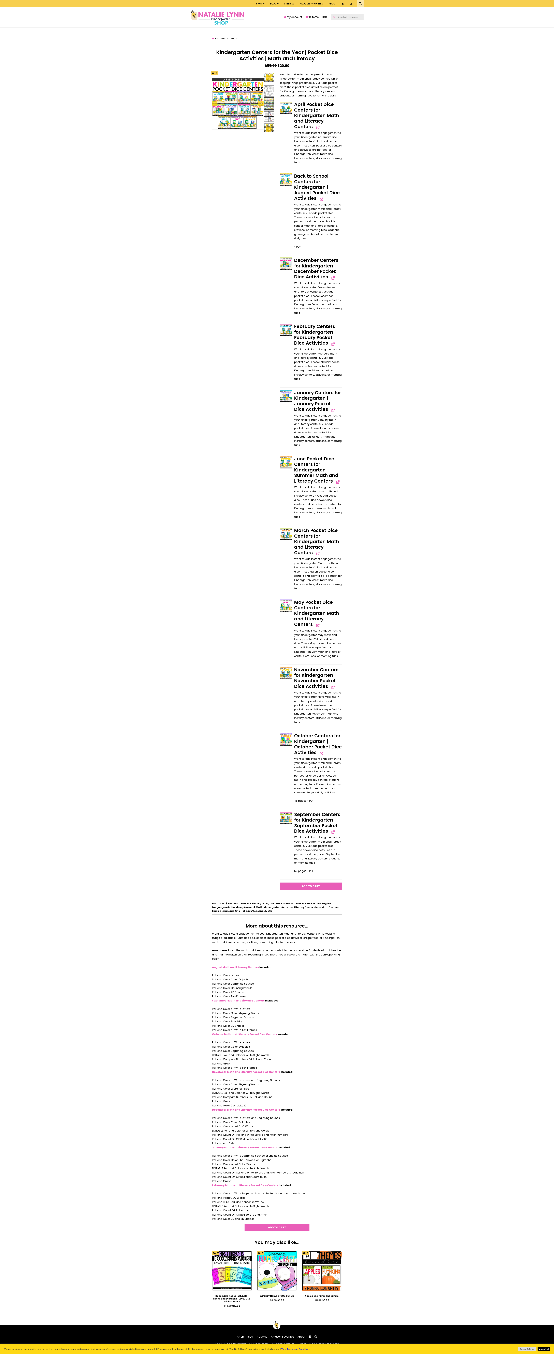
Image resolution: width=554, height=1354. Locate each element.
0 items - (318, 17)
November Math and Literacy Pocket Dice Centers (246, 1072)
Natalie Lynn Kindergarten (217, 17)
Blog (273, 3)
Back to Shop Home (226, 38)
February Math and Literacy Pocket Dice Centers (245, 1185)
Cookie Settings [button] (527, 1349)
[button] (286, 108)
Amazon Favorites (311, 3)
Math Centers (330, 907)
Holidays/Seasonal (243, 907)
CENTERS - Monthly (281, 903)
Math (259, 907)
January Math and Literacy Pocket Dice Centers (244, 1147)
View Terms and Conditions (295, 1349)
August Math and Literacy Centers (235, 967)
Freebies (289, 3)
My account (294, 17)
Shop (259, 3)
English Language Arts (226, 911)
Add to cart (311, 886)
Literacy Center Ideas (307, 907)
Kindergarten (272, 907)
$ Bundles (232, 903)
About (333, 3)
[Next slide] (261, 103)
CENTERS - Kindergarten (253, 903)
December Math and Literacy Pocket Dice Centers (246, 1109)
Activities (287, 907)
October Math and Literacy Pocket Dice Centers (244, 1034)
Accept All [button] (544, 1349)
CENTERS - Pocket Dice (307, 903)
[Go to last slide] (214, 103)
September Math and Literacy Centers (238, 1000)
